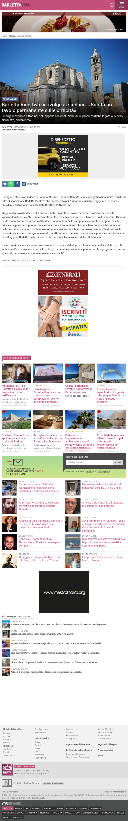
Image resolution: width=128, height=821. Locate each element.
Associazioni (40, 732)
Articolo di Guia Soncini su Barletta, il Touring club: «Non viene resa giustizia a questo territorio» (40, 524)
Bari (27, 808)
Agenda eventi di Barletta (78, 744)
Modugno (44, 813)
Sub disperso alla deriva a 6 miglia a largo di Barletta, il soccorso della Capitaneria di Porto (103, 542)
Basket (38, 745)
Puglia (68, 813)
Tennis (37, 751)
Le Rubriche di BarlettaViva (79, 750)
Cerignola (71, 808)
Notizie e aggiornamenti (20, 36)
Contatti (17, 783)
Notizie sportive (42, 738)
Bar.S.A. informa (105, 732)
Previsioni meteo (105, 750)
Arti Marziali (40, 754)
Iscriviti (117, 462)
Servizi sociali (9, 755)
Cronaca (7, 739)
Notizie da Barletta (12, 729)
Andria (18, 808)
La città (6, 736)
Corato (83, 808)
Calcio (37, 742)
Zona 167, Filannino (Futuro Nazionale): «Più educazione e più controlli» (39, 542)
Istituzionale (8, 746)
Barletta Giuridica (105, 729)
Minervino (32, 813)
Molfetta (57, 813)
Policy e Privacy (31, 783)
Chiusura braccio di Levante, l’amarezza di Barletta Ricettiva (78, 389)
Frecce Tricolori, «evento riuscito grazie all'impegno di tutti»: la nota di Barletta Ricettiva (110, 395)
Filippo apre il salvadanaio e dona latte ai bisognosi (102, 559)
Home (4, 36)
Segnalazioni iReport (107, 744)
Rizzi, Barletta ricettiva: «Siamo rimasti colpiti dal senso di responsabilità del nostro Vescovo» (110, 441)
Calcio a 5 (70, 732)
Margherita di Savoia (13, 813)
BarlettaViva (19, 5)
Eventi (6, 752)
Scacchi (69, 729)
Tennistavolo (40, 758)
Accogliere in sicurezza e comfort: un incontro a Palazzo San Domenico (48, 438)
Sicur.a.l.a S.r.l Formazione (78, 757)
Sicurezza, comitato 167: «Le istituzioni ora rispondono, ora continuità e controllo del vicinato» (39, 488)
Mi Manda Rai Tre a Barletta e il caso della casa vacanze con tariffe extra (15, 390)
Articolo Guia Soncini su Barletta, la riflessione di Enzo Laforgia (103, 504)
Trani (5, 817)
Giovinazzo (95, 808)
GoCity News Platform (53, 783)
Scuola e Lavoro (42, 729)
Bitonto (48, 808)
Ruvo (77, 813)
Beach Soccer (72, 735)
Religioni (7, 733)
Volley (37, 748)
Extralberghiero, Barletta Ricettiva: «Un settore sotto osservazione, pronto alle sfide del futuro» (47, 395)
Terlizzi (120, 813)
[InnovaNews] (7, 786)
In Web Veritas (104, 738)
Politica (6, 742)
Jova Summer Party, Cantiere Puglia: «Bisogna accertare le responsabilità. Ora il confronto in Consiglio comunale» (103, 525)
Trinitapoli (17, 817)
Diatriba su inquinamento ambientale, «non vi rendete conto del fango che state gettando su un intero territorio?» (79, 443)
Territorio (7, 749)
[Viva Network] (11, 804)
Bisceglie (36, 808)
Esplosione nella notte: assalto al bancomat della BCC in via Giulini (101, 486)
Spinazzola (107, 813)
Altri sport (70, 738)
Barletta (7, 808)
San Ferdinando (90, 813)
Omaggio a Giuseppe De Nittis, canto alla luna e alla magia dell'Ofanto (40, 559)
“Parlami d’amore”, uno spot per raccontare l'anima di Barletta (16, 438)
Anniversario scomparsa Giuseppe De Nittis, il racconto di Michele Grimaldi (39, 506)
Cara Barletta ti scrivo (76, 754)
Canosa (59, 808)
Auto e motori (104, 735)
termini (89, 471)
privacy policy (103, 471)
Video (100, 755)
